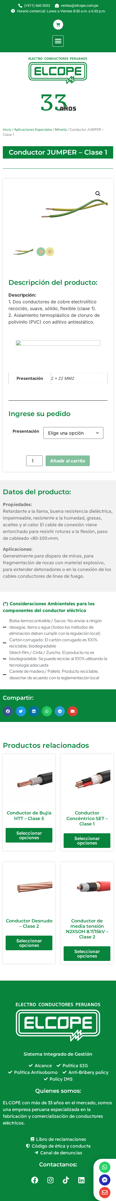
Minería (61, 129)
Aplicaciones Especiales (33, 129)
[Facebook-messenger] (104, 1180)
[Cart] (58, 24)
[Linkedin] (81, 1180)
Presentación (26, 431)
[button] (58, 41)
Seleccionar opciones (29, 835)
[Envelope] (104, 1192)
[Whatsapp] (104, 1167)
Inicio (7, 129)
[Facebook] (35, 1180)
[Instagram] (50, 1180)
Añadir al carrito (67, 461)
